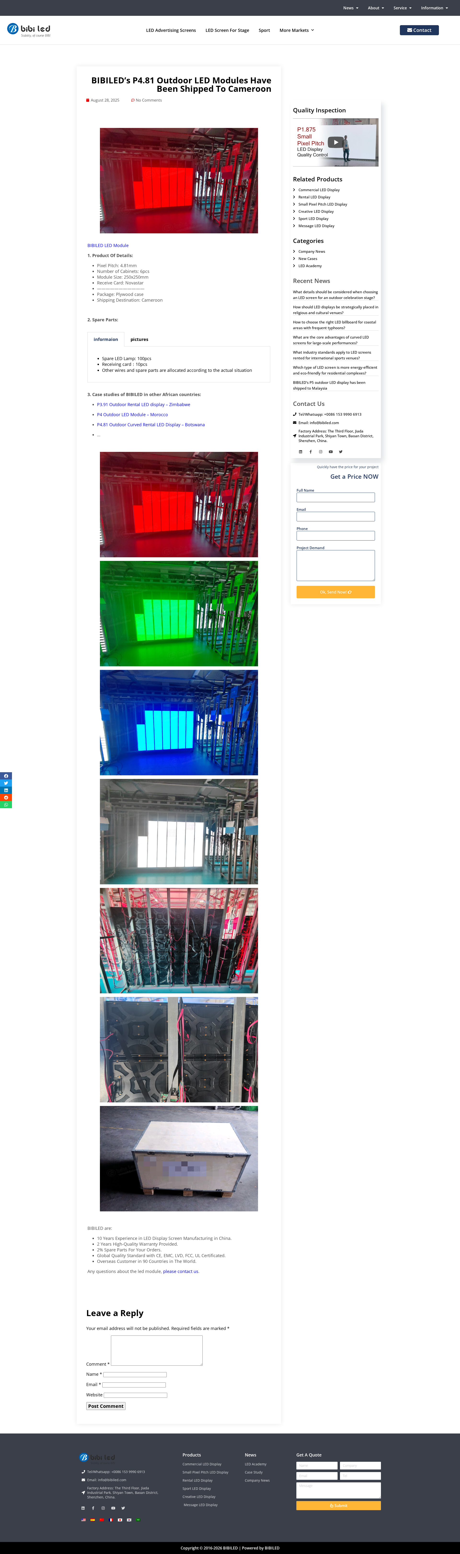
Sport (264, 30)
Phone (302, 528)
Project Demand (310, 547)
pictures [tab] (139, 339)
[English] (83, 1520)
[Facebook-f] (311, 452)
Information (432, 8)
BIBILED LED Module (108, 245)
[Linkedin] (301, 452)
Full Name (305, 490)
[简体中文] (102, 1520)
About (373, 8)
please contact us (180, 1271)
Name (94, 1374)
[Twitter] (341, 452)
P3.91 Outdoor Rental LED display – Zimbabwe (143, 404)
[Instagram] (321, 452)
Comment (98, 1364)
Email (93, 1384)
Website (94, 1395)
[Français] (111, 1520)
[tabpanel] (178, 364)
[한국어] (129, 1520)
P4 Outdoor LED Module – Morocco (132, 414)
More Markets (294, 30)
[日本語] (120, 1520)
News (348, 8)
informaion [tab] (106, 339)
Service (400, 8)
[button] (6, 775)
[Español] (93, 1520)
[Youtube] (331, 452)
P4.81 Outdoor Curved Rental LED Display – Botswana (151, 424)
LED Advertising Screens (171, 30)
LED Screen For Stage (227, 30)
